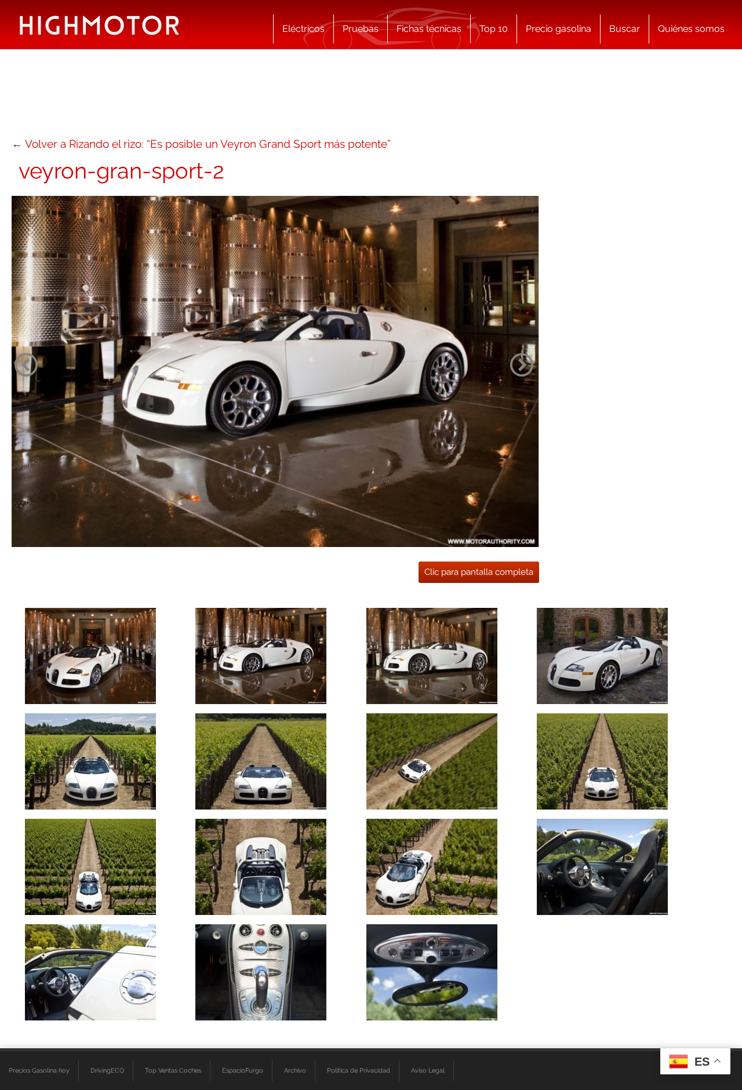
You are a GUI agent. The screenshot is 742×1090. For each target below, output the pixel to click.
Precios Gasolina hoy (39, 1070)
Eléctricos (303, 28)
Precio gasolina (558, 28)
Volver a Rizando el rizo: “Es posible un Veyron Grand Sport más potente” (208, 143)
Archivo (295, 1070)
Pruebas (361, 28)
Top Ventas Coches (173, 1070)
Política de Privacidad (358, 1070)
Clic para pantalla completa (478, 572)
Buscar (624, 28)
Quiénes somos (691, 28)
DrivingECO (107, 1070)
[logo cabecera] (99, 24)
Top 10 (493, 28)
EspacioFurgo (242, 1070)
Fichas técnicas (429, 28)
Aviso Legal (428, 1070)
